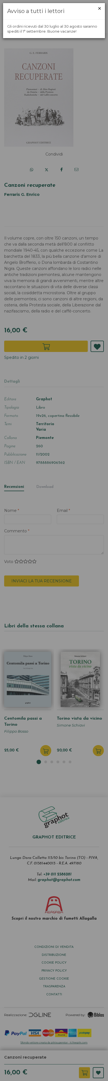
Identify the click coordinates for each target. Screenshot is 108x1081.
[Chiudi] (99, 8)
